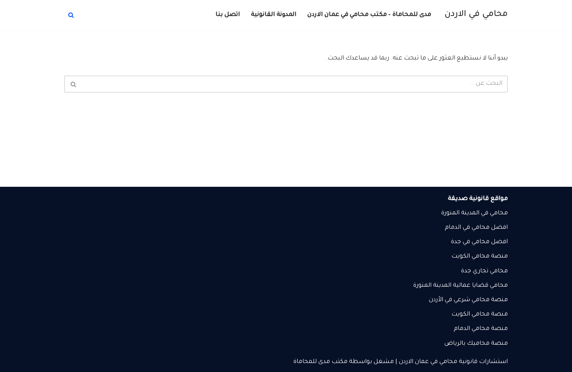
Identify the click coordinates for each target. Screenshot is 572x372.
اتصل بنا (228, 15)
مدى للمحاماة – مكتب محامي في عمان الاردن (369, 15)
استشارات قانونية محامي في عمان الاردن (453, 362)
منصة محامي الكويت (479, 314)
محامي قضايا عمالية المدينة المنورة (460, 286)
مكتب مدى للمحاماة (320, 362)
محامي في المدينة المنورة (474, 213)
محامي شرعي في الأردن (459, 300)
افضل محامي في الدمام (476, 228)
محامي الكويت (470, 256)
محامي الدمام (472, 329)
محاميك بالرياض (467, 343)
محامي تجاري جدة (484, 271)
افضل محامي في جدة (479, 242)
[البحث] (71, 15)
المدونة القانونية (274, 15)
